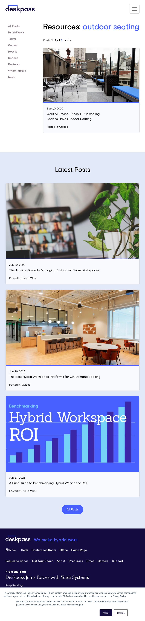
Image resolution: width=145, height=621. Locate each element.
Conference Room (43, 550)
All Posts (14, 26)
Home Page (79, 550)
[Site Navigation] (134, 9)
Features (14, 64)
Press (90, 561)
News (11, 77)
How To (13, 51)
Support (117, 561)
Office (64, 550)
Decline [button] (121, 612)
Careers (103, 561)
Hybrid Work (16, 32)
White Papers (17, 70)
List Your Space (42, 561)
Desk (24, 550)
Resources (76, 561)
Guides (12, 45)
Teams (12, 38)
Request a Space (16, 561)
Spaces (13, 58)
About (61, 561)
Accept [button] (106, 612)
